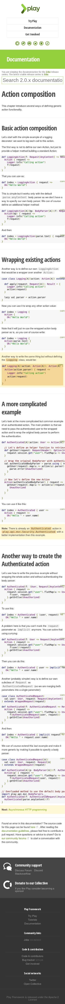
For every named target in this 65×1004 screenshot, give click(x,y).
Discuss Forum (23, 870)
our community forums (14, 838)
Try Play (32, 21)
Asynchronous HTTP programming (27, 809)
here (32, 827)
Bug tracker (32, 959)
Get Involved (32, 34)
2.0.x (48, 71)
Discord (38, 870)
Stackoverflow (23, 873)
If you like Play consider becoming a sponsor (34, 890)
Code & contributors (32, 956)
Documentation (32, 28)
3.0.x (46, 74)
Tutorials (32, 919)
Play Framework (32, 8)
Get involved (32, 963)
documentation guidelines (15, 830)
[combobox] (32, 80)
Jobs (32, 939)
